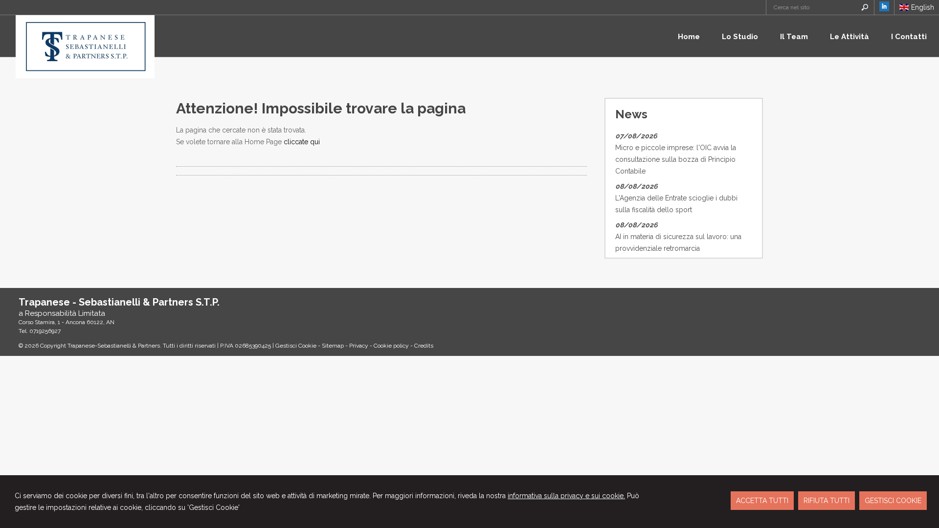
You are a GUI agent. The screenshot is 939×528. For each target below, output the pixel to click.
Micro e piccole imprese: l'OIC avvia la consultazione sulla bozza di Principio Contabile (675, 159)
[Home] (85, 76)
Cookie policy (391, 345)
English (922, 7)
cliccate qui (302, 142)
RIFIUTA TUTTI (827, 501)
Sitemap (333, 345)
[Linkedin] (884, 9)
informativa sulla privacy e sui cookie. (566, 496)
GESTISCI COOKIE (893, 501)
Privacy (358, 345)
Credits (423, 345)
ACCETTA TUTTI (762, 501)
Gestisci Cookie (295, 345)
